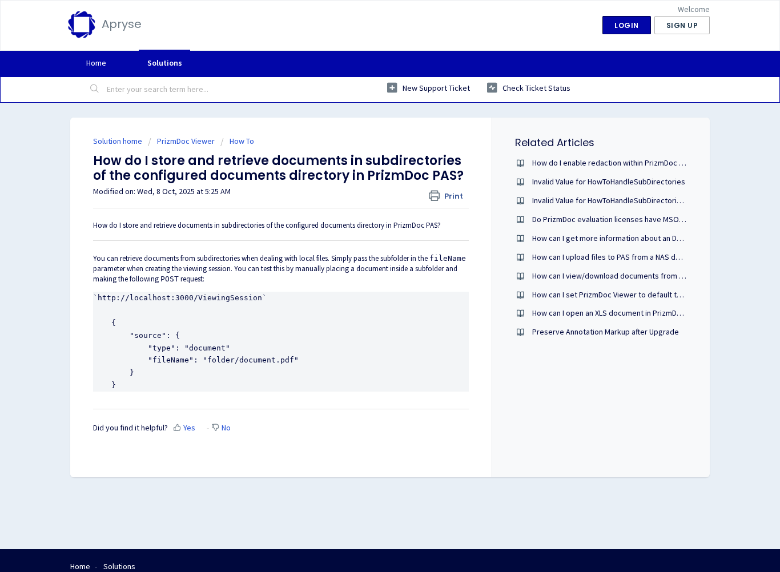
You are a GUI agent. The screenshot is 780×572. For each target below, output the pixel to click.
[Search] (95, 89)
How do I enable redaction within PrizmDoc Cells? (615, 163)
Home (96, 63)
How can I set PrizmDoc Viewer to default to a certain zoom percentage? (655, 294)
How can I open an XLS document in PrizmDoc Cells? (619, 313)
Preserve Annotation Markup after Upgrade (605, 332)
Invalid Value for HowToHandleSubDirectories (608, 181)
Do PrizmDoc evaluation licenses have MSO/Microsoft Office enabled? (650, 219)
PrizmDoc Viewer (186, 141)
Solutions (164, 63)
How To (242, 141)
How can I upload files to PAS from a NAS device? (615, 257)
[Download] (369, 135)
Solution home (118, 141)
